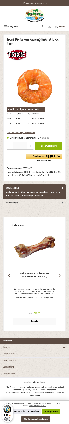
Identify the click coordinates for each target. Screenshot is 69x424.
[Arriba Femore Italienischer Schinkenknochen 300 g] (34, 247)
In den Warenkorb (48, 146)
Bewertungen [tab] (12, 202)
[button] (44, 158)
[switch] (7, 419)
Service (6, 347)
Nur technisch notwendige (26, 411)
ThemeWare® (34, 395)
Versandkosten (51, 387)
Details (34, 321)
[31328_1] (34, 86)
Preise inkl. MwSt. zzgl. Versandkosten (21, 133)
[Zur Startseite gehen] (34, 15)
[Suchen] (42, 26)
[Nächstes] (59, 275)
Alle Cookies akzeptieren (36, 419)
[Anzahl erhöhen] (30, 146)
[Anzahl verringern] (10, 146)
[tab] (34, 191)
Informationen (9, 354)
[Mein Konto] (49, 26)
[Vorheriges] (9, 275)
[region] (34, 86)
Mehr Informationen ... (37, 406)
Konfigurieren (51, 411)
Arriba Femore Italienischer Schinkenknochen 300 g (34, 275)
